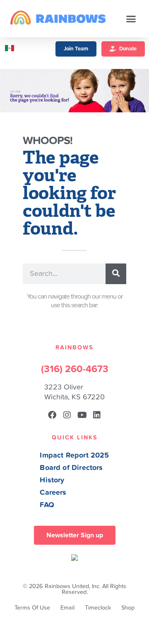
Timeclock (98, 607)
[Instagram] (67, 415)
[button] (131, 18)
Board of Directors (71, 467)
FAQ (47, 505)
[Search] (116, 273)
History (52, 480)
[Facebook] (52, 415)
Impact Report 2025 (74, 455)
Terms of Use (32, 607)
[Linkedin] (96, 415)
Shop (128, 607)
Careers (53, 492)
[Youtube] (81, 415)
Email (67, 607)
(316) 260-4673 (74, 369)
